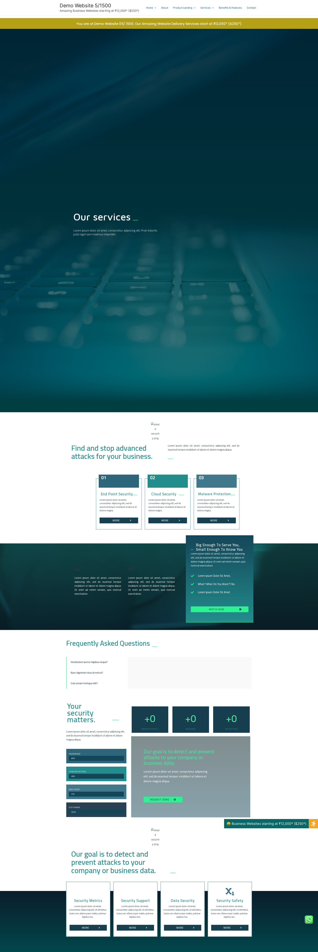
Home (149, 7)
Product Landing (182, 7)
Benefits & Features (230, 7)
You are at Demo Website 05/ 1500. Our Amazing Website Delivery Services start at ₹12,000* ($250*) (159, 23)
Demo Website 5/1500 (85, 5)
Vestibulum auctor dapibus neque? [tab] (89, 662)
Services (205, 7)
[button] (119, 520)
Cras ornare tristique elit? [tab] (84, 683)
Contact (251, 7)
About (164, 7)
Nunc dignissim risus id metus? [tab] (87, 672)
